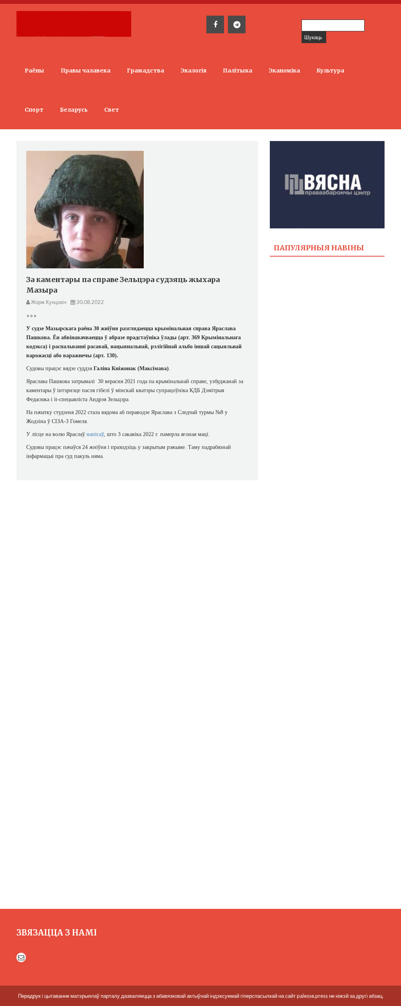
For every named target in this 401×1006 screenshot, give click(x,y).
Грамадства (145, 70)
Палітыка (237, 70)
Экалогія (193, 70)
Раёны (34, 70)
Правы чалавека (85, 70)
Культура (330, 70)
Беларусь (74, 109)
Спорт (34, 109)
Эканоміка (284, 70)
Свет (111, 109)
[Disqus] (137, 586)
